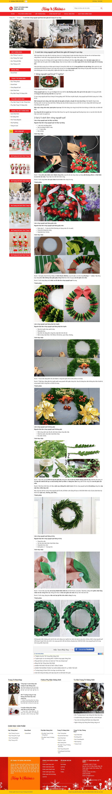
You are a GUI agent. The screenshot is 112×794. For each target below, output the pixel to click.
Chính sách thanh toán (48, 769)
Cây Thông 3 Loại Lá (16, 55)
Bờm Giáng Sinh (62, 742)
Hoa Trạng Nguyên (16, 120)
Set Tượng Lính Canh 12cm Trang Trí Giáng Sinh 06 (25, 180)
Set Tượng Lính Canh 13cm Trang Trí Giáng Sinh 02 (25, 255)
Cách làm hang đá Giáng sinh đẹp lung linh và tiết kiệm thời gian (53, 673)
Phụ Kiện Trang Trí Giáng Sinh (19, 93)
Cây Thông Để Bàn (16, 61)
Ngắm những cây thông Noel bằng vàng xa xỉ (87, 722)
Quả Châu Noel (15, 90)
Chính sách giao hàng (48, 772)
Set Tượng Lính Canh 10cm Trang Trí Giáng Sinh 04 (25, 205)
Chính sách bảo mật (48, 764)
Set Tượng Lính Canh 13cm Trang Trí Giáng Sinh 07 (25, 156)
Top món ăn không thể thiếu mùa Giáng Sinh (86, 720)
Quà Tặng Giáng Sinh (85, 14)
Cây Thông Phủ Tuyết (17, 58)
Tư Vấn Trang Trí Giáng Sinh (84, 680)
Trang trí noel (14, 125)
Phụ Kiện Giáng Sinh (24, 14)
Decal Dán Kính (69, 14)
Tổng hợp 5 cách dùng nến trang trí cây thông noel (89, 711)
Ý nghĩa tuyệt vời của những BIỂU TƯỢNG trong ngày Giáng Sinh (53, 658)
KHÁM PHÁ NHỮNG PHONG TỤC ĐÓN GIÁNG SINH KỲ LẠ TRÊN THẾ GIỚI (56, 668)
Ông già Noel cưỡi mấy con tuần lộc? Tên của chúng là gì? (51, 661)
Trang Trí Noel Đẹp (15, 680)
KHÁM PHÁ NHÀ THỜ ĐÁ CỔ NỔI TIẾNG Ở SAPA (49, 665)
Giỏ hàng (94, 1)
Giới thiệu (63, 764)
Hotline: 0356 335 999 (17, 1)
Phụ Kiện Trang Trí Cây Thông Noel (20, 102)
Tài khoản (100, 1)
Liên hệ (44, 777)
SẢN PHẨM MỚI (19, 131)
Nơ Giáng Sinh (15, 117)
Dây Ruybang (14, 122)
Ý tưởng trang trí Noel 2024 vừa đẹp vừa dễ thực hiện (50, 670)
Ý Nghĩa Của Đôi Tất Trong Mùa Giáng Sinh (47, 656)
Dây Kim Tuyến (62, 740)
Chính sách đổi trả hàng (49, 774)
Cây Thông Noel (40, 14)
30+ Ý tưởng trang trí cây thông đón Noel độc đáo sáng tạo (28, 696)
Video (62, 772)
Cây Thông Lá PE (15, 64)
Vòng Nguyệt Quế (55, 14)
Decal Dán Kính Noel (63, 735)
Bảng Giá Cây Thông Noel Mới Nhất (45, 663)
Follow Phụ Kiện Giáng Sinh (51, 680)
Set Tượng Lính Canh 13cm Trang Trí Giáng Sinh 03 (25, 230)
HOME (13, 14)
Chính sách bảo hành (48, 767)
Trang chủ (12, 18)
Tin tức (19, 18)
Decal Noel (14, 73)
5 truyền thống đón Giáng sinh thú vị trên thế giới (88, 717)
